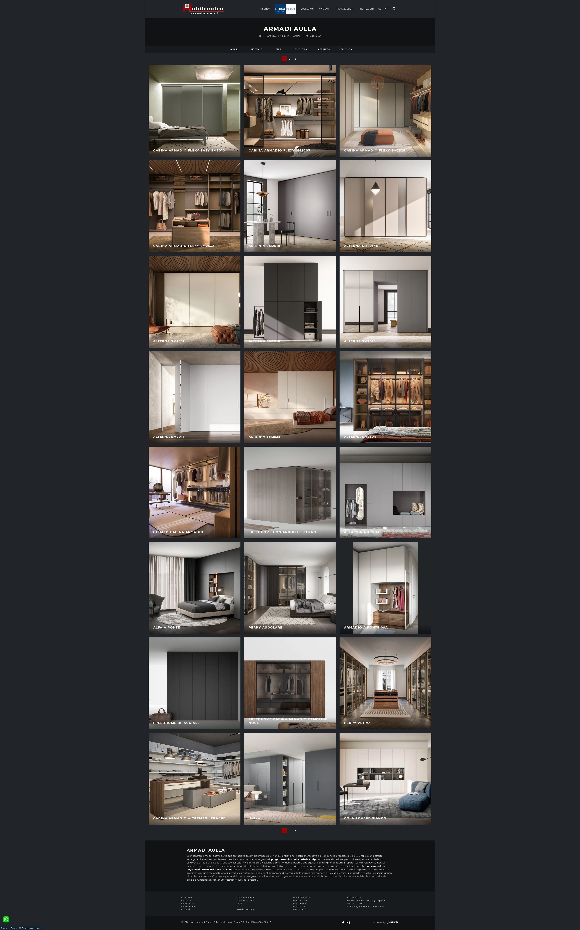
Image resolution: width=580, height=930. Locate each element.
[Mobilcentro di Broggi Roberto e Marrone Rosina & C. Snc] (204, 9)
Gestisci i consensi (31, 928)
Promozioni (366, 9)
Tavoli (239, 903)
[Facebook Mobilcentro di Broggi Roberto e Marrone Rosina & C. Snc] (343, 922)
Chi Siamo (186, 897)
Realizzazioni (345, 9)
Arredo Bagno (299, 903)
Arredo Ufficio (299, 906)
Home (262, 36)
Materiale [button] (256, 49)
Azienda (265, 9)
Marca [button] (233, 49)
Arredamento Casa (278, 36)
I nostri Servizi (188, 906)
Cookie (14, 928)
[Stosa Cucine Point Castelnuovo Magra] (285, 9)
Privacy (5, 928)
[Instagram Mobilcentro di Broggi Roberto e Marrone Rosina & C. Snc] (348, 922)
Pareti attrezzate (245, 909)
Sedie (239, 906)
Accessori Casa (299, 900)
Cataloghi (325, 9)
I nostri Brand (188, 903)
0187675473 (357, 903)
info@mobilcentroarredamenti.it (369, 906)
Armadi (297, 36)
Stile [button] (279, 49)
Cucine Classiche (245, 900)
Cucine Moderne (245, 897)
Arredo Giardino (300, 909)
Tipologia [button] (301, 49)
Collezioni (308, 9)
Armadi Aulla (313, 36)
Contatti (383, 9)
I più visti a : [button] (346, 49)
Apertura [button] (324, 49)
